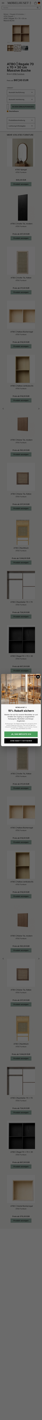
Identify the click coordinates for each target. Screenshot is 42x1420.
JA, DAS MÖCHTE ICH (21, 734)
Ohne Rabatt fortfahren (21, 741)
